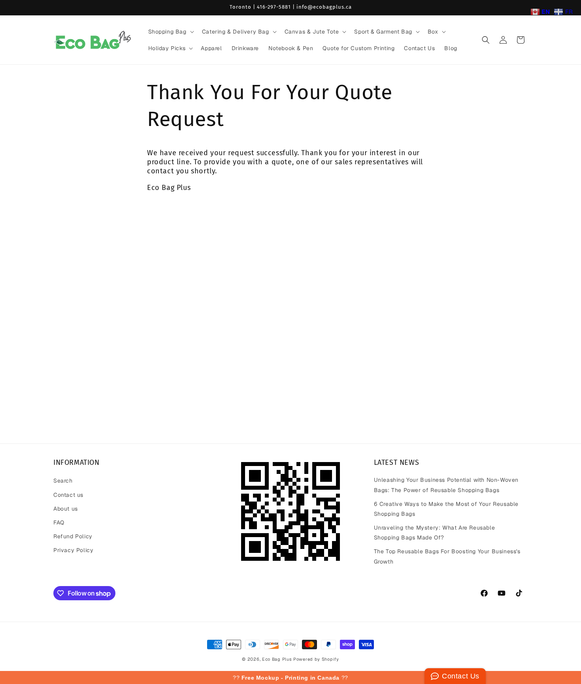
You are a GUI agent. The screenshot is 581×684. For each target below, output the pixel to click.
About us (65, 508)
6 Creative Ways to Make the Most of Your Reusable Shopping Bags (446, 508)
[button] (170, 31)
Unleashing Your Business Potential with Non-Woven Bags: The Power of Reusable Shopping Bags (446, 484)
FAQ (58, 522)
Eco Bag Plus (277, 659)
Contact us (68, 494)
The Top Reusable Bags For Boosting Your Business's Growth (447, 556)
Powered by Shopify (316, 659)
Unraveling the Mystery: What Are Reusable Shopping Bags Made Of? (434, 532)
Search (63, 480)
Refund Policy (72, 536)
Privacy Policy (73, 550)
